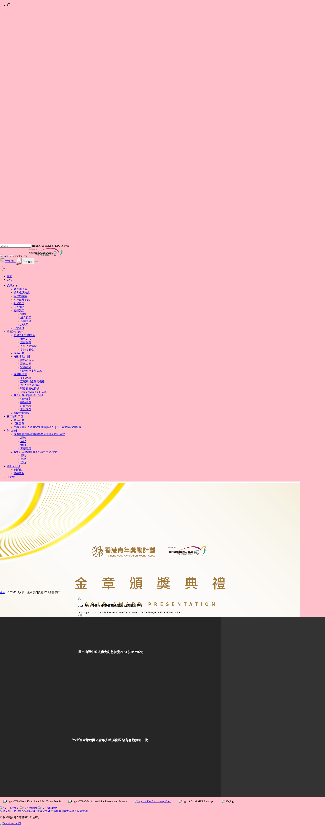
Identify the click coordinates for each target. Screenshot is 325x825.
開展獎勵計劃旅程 (24, 335)
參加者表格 (27, 349)
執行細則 (25, 398)
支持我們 (19, 310)
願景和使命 (20, 289)
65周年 (11, 476)
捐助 (23, 314)
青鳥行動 (19, 353)
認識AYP (12, 285)
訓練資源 (25, 363)
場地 (23, 437)
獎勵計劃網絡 (22, 412)
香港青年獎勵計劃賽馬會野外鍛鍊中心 (37, 452)
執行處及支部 (22, 299)
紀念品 (24, 324)
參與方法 (25, 338)
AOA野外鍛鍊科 (30, 385)
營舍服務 (12, 430)
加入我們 (19, 306)
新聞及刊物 (13, 466)
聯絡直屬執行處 (29, 388)
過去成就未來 (22, 292)
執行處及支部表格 (31, 370)
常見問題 (25, 409)
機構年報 (19, 473)
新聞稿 (18, 469)
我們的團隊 (20, 296)
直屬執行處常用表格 (32, 381)
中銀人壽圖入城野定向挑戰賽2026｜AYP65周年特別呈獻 (47, 427)
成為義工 (25, 317)
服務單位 (19, 303)
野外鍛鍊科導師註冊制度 (28, 395)
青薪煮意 (25, 448)
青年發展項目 (15, 416)
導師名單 (25, 402)
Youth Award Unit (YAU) (34, 392)
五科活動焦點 (28, 346)
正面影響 (25, 342)
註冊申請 (25, 405)
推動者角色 (27, 360)
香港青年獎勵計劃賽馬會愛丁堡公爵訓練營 (39, 434)
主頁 (2, 592)
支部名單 (25, 377)
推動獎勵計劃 (22, 356)
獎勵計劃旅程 (15, 331)
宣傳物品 (25, 367)
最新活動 (19, 420)
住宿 (23, 441)
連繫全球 (19, 328)
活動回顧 (19, 423)
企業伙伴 (25, 321)
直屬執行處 (20, 374)
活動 (23, 444)
